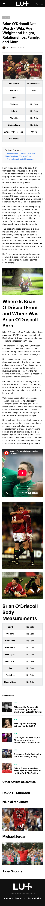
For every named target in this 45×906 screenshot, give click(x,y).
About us (8, 898)
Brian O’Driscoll (34, 83)
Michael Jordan (14, 837)
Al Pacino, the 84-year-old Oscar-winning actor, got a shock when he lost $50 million (28, 709)
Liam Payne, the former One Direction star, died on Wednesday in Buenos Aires (27, 740)
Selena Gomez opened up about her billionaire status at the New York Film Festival (27, 770)
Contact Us (20, 898)
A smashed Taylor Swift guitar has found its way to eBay (27, 755)
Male (34, 90)
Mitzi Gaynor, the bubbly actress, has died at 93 (25, 724)
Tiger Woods (12, 871)
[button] (3, 3)
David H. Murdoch (16, 793)
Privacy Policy (34, 898)
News (15, 703)
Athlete (6, 17)
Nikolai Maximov (15, 802)
